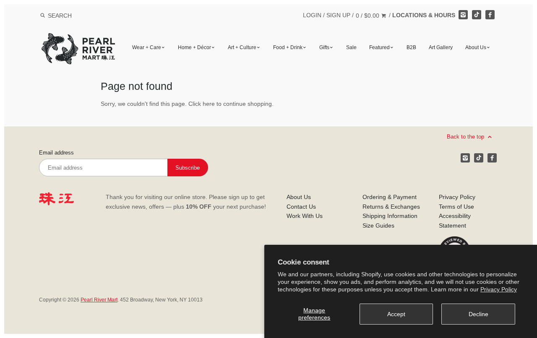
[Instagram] (463, 14)
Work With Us (305, 215)
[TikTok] (476, 14)
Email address (56, 153)
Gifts (324, 47)
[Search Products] (42, 15)
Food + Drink (287, 47)
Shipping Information (389, 215)
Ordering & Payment (389, 197)
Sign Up (338, 15)
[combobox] (71, 15)
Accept (396, 314)
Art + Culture (242, 47)
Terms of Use (456, 206)
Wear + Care (146, 47)
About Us (475, 47)
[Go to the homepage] (78, 39)
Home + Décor (194, 47)
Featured (379, 47)
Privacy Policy (498, 289)
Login (312, 15)
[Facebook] (490, 14)
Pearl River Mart (99, 300)
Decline (478, 314)
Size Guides (378, 225)
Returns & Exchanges (391, 206)
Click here (201, 103)
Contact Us (301, 206)
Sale (351, 47)
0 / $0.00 (368, 15)
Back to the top (466, 137)
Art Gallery (441, 47)
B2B (411, 47)
